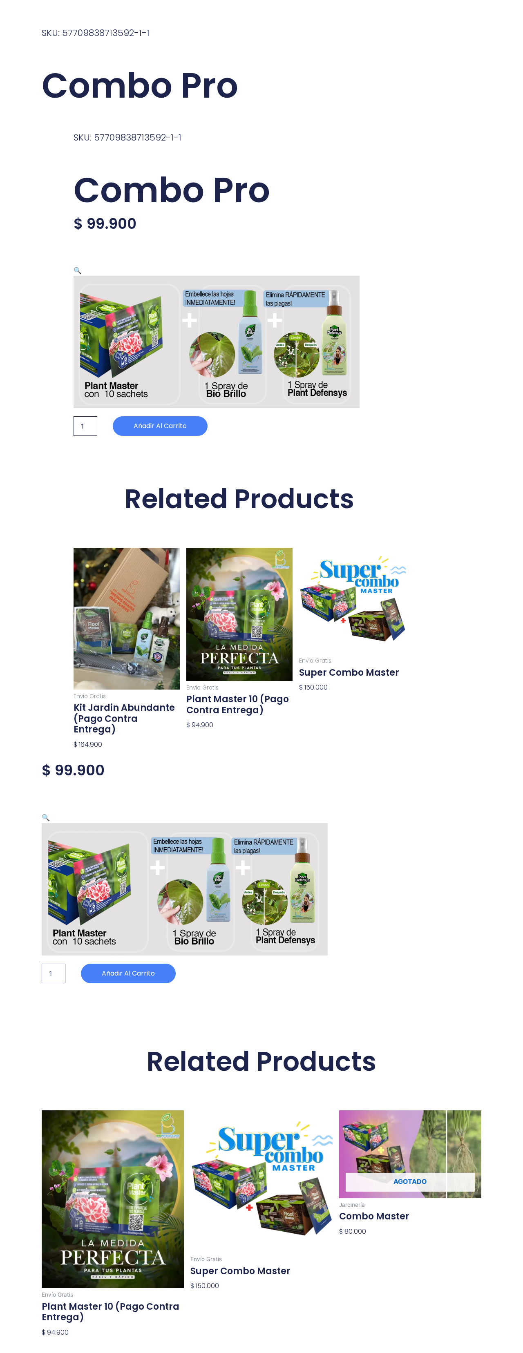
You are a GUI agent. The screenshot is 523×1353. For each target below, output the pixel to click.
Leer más (353, 1245)
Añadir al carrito (160, 426)
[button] (78, 270)
